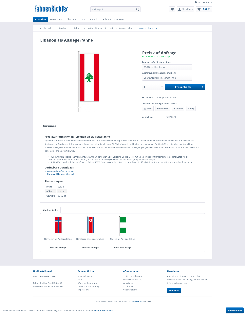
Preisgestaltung (129, 289)
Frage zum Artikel (167, 97)
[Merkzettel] (172, 9)
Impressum (83, 289)
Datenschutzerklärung (88, 286)
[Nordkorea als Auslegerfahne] (90, 226)
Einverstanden (235, 310)
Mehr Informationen (103, 310)
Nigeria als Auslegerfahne (122, 239)
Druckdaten (128, 286)
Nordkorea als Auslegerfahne (90, 239)
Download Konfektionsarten (60, 171)
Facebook (164, 108)
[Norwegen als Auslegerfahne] (58, 226)
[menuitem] (115, 9)
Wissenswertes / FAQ (132, 279)
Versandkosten (85, 276)
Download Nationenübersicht (61, 174)
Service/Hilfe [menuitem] (203, 2)
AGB (80, 279)
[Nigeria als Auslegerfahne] (122, 226)
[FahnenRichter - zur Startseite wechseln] (51, 8)
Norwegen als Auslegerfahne (58, 239)
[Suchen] (138, 9)
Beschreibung (49, 126)
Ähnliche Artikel (50, 210)
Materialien (127, 283)
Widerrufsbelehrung (87, 283)
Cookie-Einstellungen (132, 276)
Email (149, 108)
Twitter (179, 108)
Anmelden (174, 290)
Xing (191, 108)
